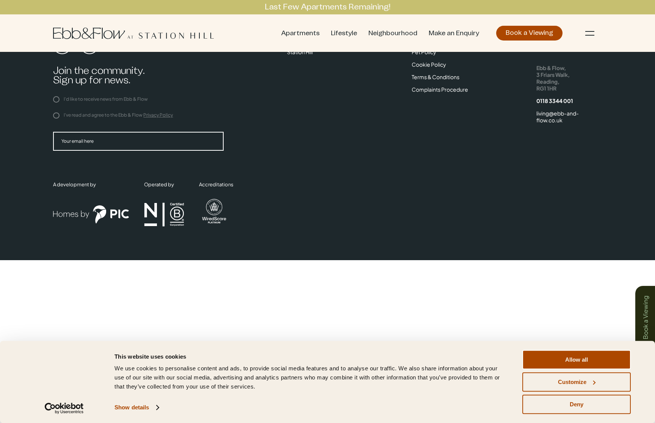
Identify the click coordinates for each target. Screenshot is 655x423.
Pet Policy (424, 51)
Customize (572, 382)
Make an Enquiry (454, 33)
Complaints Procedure (440, 89)
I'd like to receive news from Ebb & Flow (105, 99)
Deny (576, 404)
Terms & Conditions (435, 76)
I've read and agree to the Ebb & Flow (118, 115)
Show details (131, 407)
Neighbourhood (392, 33)
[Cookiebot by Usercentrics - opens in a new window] (64, 408)
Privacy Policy (158, 115)
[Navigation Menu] (590, 33)
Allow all (576, 359)
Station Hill (300, 51)
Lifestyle (344, 33)
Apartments (300, 33)
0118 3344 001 (554, 100)
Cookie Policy (429, 64)
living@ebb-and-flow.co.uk (557, 116)
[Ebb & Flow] (133, 33)
